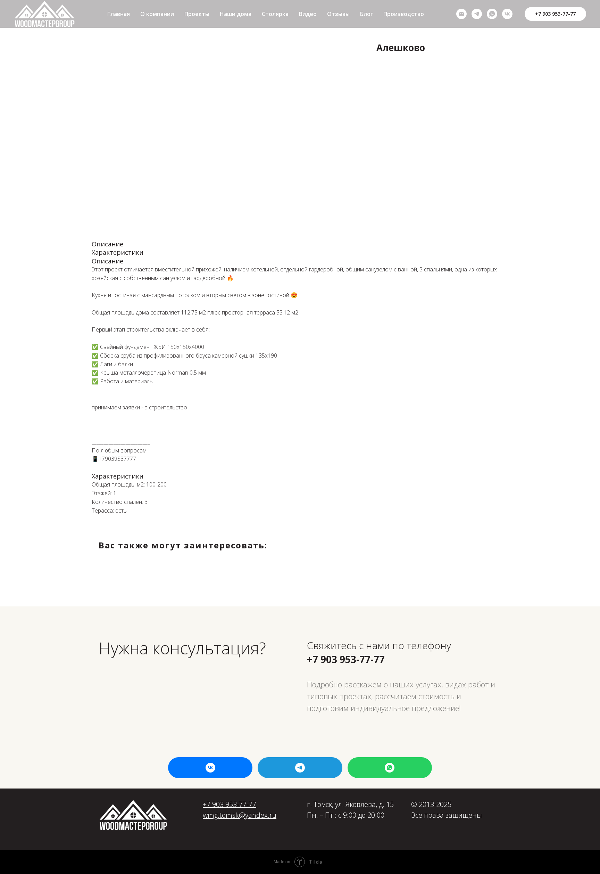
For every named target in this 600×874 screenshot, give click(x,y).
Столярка (275, 14)
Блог (366, 14)
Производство (403, 14)
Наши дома (235, 14)
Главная (118, 14)
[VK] (507, 14)
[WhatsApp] (492, 14)
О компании (157, 14)
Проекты (196, 14)
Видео (308, 14)
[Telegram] (477, 14)
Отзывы (338, 14)
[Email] (461, 14)
